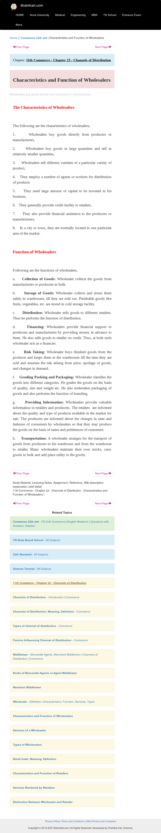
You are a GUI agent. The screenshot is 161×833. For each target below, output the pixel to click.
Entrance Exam (131, 14)
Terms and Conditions (73, 821)
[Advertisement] (135, 95)
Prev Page (22, 46)
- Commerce (51, 611)
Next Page (102, 46)
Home (13, 37)
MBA (94, 14)
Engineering (78, 14)
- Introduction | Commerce (46, 597)
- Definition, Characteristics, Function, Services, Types (54, 701)
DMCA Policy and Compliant (101, 821)
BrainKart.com (32, 5)
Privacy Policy (52, 821)
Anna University (39, 14)
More (19, 24)
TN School (109, 14)
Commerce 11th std (34, 37)
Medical (60, 14)
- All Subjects (36, 540)
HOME (20, 14)
